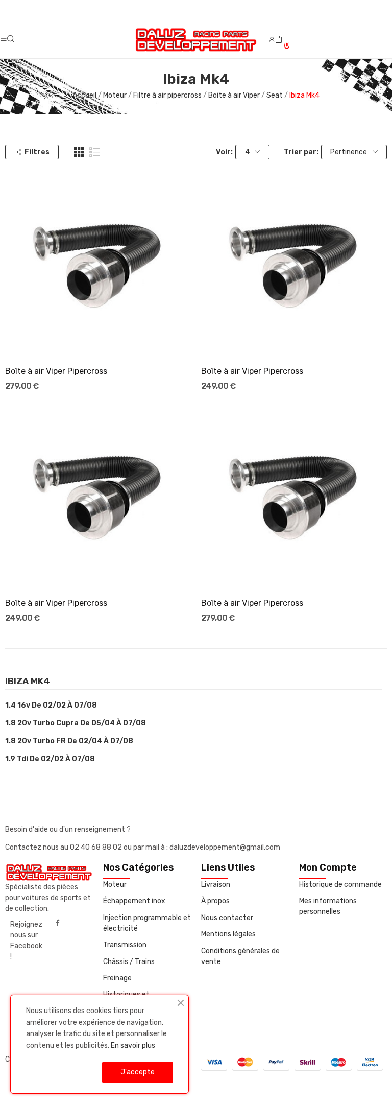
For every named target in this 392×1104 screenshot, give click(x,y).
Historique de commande (340, 884)
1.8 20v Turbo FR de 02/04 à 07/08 (69, 741)
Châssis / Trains (129, 961)
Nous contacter (227, 917)
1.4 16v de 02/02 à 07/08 (51, 705)
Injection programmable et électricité (147, 923)
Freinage (117, 978)
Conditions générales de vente (240, 956)
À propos (215, 901)
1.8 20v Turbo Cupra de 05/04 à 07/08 (75, 723)
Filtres (37, 152)
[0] (278, 40)
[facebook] (57, 923)
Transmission (124, 945)
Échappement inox (134, 901)
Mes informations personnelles (328, 906)
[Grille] (79, 152)
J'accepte (137, 1072)
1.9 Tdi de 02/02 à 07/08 (50, 759)
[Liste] (95, 152)
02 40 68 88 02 (97, 847)
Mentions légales (228, 934)
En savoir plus (133, 1045)
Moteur (115, 884)
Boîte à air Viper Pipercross (56, 371)
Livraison (215, 884)
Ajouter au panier (98, 338)
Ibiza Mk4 (27, 681)
